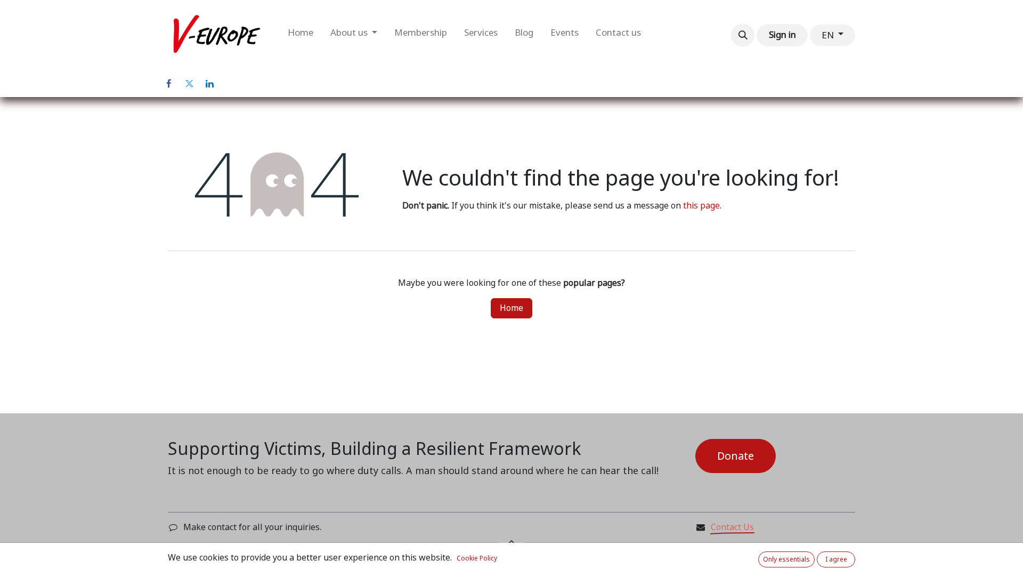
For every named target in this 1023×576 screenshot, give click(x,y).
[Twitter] (189, 84)
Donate (735, 456)
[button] (742, 35)
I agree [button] (836, 559)
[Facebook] (169, 84)
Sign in (782, 35)
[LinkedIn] (209, 84)
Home (511, 308)
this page (701, 205)
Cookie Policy (477, 558)
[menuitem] (300, 35)
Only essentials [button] (786, 559)
